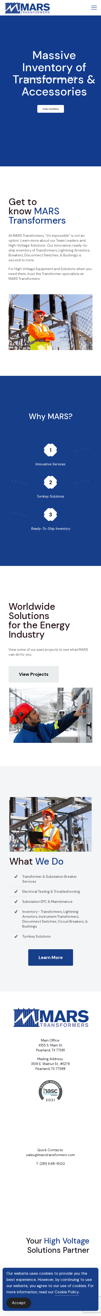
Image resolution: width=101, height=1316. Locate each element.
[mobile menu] (94, 7)
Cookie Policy (67, 1292)
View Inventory (50, 109)
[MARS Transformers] (27, 7)
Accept (19, 1302)
